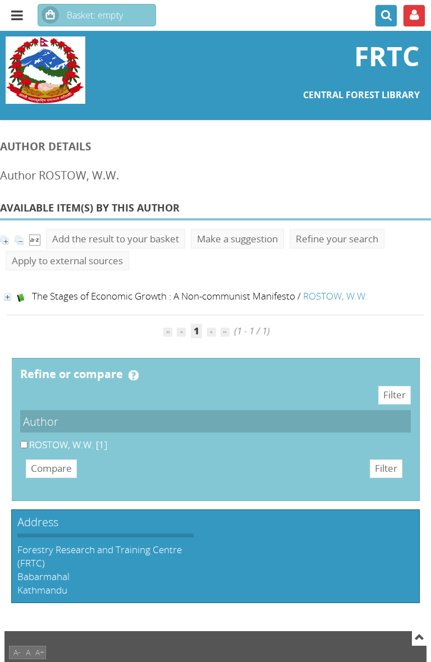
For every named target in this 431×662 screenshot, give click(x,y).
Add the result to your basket (115, 238)
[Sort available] (34, 238)
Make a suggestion (237, 238)
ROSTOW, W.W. (335, 295)
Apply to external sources (67, 260)
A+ (39, 652)
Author (40, 421)
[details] (7, 297)
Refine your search (337, 238)
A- (17, 652)
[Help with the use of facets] (134, 375)
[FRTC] (72, 70)
